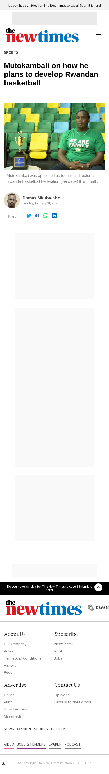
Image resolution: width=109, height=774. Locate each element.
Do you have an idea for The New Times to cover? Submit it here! (54, 5)
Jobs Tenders (15, 709)
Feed (8, 672)
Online (9, 695)
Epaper (55, 744)
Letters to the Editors (73, 702)
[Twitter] (28, 216)
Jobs (58, 658)
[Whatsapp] (45, 216)
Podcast (73, 744)
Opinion (24, 729)
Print (58, 651)
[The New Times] (42, 42)
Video (9, 744)
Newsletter (63, 644)
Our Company (15, 644)
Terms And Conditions (23, 658)
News (9, 729)
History (10, 665)
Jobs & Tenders (31, 744)
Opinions (62, 695)
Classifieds (13, 716)
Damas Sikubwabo (41, 197)
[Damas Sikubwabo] (12, 206)
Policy (9, 651)
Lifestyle (60, 729)
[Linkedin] (54, 216)
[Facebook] (37, 216)
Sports (11, 52)
